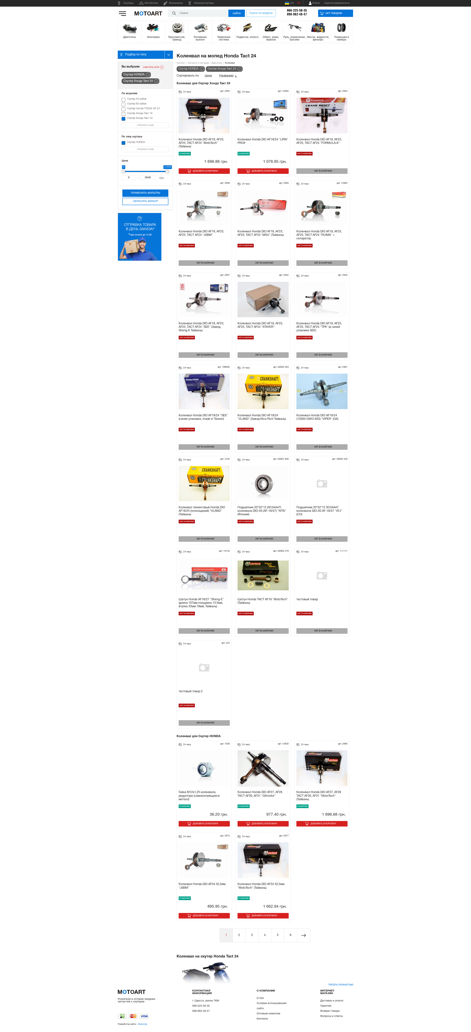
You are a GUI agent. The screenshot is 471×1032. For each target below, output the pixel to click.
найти (237, 13)
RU (299, 3)
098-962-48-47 (297, 14)
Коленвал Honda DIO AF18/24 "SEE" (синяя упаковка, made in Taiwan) (203, 417)
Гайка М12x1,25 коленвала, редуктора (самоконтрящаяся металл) (199, 796)
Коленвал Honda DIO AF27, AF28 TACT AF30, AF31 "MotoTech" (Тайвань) (318, 796)
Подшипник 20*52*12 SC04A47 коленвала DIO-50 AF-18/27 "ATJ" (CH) (319, 511)
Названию (226, 76)
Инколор (142, 1024)
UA (292, 3)
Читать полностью (340, 984)
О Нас (260, 998)
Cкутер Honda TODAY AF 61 (143, 108)
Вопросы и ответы (331, 1016)
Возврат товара (330, 1011)
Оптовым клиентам (268, 1014)
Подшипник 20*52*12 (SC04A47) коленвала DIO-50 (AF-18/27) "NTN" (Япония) (262, 511)
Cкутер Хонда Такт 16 (141, 113)
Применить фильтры (145, 193)
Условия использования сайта (271, 1006)
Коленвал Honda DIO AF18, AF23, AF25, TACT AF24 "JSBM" (201, 233)
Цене (208, 76)
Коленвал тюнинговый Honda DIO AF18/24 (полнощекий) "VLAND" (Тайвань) (202, 511)
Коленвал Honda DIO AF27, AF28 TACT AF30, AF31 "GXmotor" (260, 794)
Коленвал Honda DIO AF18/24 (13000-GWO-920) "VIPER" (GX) (317, 417)
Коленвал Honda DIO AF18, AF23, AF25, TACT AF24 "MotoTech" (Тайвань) (201, 143)
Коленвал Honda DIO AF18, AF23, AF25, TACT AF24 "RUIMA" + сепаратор (319, 235)
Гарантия (325, 1006)
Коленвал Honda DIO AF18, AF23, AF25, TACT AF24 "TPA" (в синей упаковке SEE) (319, 327)
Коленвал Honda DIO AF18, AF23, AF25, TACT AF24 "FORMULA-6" (319, 141)
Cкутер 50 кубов (136, 99)
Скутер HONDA (136, 142)
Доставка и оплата (331, 1001)
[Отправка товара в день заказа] (140, 260)
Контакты (262, 1019)
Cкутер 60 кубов (136, 104)
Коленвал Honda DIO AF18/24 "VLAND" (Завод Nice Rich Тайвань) (262, 417)
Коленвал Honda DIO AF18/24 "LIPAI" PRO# (263, 141)
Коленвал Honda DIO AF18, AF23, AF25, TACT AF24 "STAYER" (260, 325)
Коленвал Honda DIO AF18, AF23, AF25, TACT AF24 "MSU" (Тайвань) (261, 233)
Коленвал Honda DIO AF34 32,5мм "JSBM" (202, 886)
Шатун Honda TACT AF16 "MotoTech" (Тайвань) (263, 601)
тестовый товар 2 (191, 691)
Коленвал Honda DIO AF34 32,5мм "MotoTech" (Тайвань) (261, 886)
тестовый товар (307, 599)
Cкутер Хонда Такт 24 (140, 118)
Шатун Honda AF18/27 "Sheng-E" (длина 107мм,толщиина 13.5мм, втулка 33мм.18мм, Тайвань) (201, 603)
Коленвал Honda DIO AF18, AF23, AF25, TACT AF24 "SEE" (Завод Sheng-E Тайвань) (201, 327)
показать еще (145, 125)
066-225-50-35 (297, 10)
